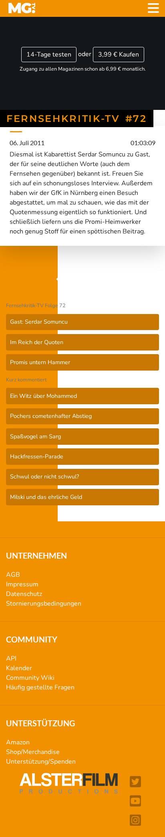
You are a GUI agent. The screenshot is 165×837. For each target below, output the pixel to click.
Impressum (22, 584)
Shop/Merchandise (33, 752)
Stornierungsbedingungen (43, 603)
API (11, 658)
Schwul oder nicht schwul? (44, 476)
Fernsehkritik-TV (85, 279)
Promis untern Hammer (40, 362)
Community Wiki (30, 677)
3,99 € (118, 54)
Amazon (18, 742)
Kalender (19, 668)
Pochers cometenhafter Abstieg (51, 416)
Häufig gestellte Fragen (40, 687)
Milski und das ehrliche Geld (46, 497)
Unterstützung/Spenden (41, 761)
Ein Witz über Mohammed (43, 396)
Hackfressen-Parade (36, 456)
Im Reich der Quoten (36, 342)
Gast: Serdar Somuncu (39, 322)
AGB (13, 574)
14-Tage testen (48, 54)
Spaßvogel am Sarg (35, 436)
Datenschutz (24, 594)
